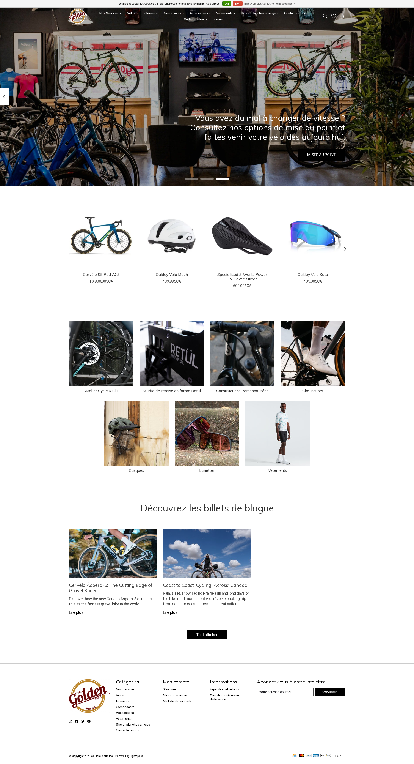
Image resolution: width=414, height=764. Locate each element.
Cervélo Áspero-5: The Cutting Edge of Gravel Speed (110, 587)
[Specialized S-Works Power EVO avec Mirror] (242, 236)
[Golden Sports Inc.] (78, 16)
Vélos (120, 695)
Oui (227, 3)
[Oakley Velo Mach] (172, 236)
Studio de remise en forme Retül (172, 390)
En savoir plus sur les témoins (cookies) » (270, 3)
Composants (125, 707)
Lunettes (207, 470)
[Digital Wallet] (325, 756)
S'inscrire (169, 689)
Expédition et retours (224, 689)
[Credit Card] (294, 756)
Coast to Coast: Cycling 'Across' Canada (205, 585)
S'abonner (329, 692)
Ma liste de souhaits (177, 701)
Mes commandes (175, 695)
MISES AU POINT (321, 155)
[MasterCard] (302, 756)
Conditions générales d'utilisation (225, 697)
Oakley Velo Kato (313, 274)
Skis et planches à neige (133, 724)
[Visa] (309, 756)
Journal (217, 19)
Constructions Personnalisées (242, 390)
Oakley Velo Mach (172, 274)
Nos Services (125, 689)
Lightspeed (136, 756)
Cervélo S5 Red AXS (101, 274)
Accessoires (125, 713)
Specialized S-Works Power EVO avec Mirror (242, 276)
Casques (136, 470)
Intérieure (151, 13)
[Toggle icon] (325, 16)
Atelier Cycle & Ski (101, 390)
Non (237, 3)
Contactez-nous (296, 13)
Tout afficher (207, 635)
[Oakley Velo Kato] (313, 236)
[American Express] (316, 756)
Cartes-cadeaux (195, 19)
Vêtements (277, 470)
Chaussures (312, 390)
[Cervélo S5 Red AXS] (101, 236)
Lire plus (76, 612)
